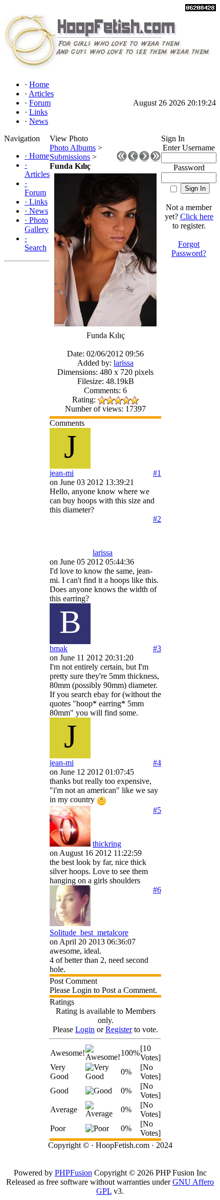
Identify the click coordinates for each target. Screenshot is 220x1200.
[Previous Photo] (133, 159)
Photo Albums (73, 147)
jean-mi (62, 473)
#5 (157, 810)
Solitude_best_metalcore (89, 932)
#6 (157, 889)
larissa (124, 363)
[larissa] (70, 552)
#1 (157, 473)
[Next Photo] (144, 159)
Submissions (70, 156)
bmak (59, 648)
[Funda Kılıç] (105, 323)
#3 (157, 648)
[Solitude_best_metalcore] (70, 923)
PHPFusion (73, 1172)
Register (118, 1029)
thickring (107, 843)
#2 (157, 519)
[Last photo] (155, 159)
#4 (157, 762)
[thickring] (70, 843)
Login (85, 1029)
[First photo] (121, 159)
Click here (196, 216)
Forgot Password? (188, 249)
